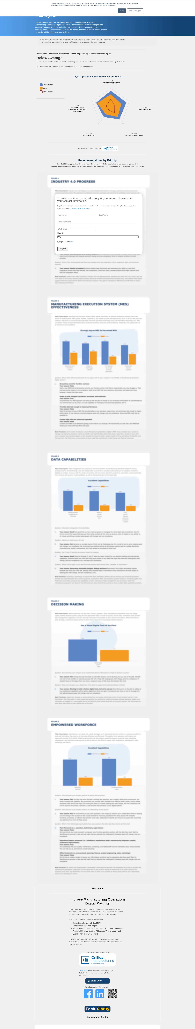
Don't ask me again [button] (135, 11)
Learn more (83, 970)
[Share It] (88, 994)
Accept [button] (122, 11)
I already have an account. (80, 208)
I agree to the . (66, 242)
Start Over (96, 980)
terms (71, 242)
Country (60, 233)
